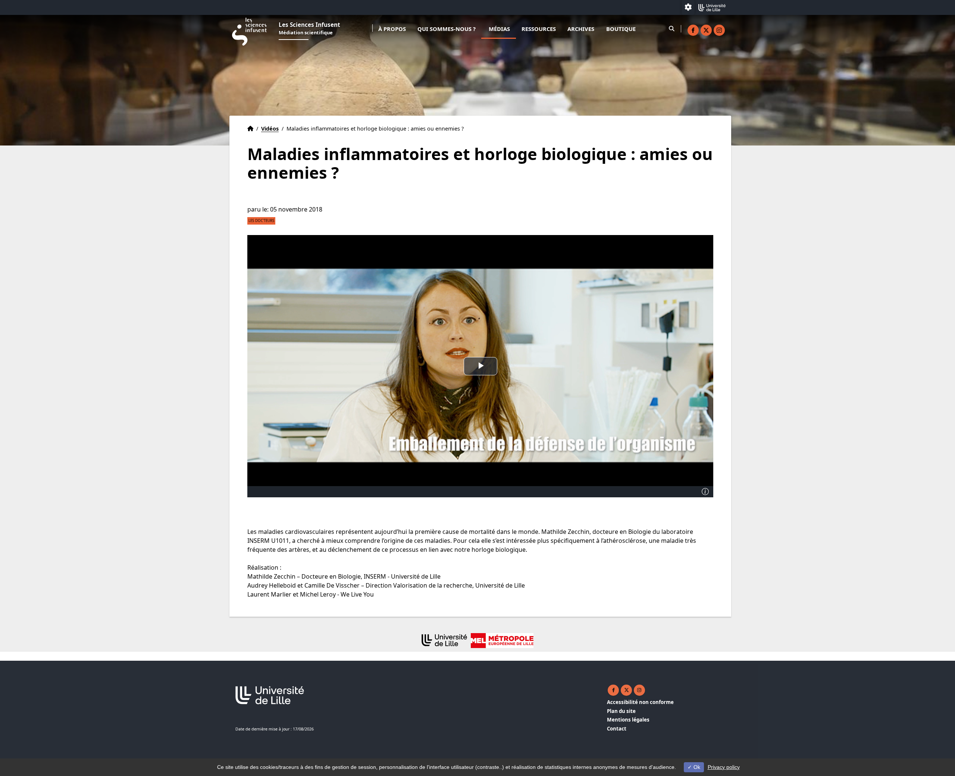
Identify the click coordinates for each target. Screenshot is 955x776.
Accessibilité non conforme (640, 702)
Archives (580, 28)
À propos (392, 28)
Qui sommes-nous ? (446, 28)
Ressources (539, 28)
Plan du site (621, 711)
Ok (696, 767)
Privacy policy (724, 767)
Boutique (621, 28)
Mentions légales (628, 719)
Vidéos (270, 128)
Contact (616, 728)
